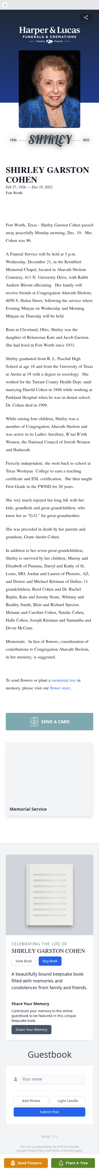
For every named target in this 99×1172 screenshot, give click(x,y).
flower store (60, 688)
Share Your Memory (31, 1029)
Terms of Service (62, 1151)
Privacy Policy (36, 1151)
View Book (24, 961)
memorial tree (64, 680)
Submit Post (49, 1112)
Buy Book (50, 961)
